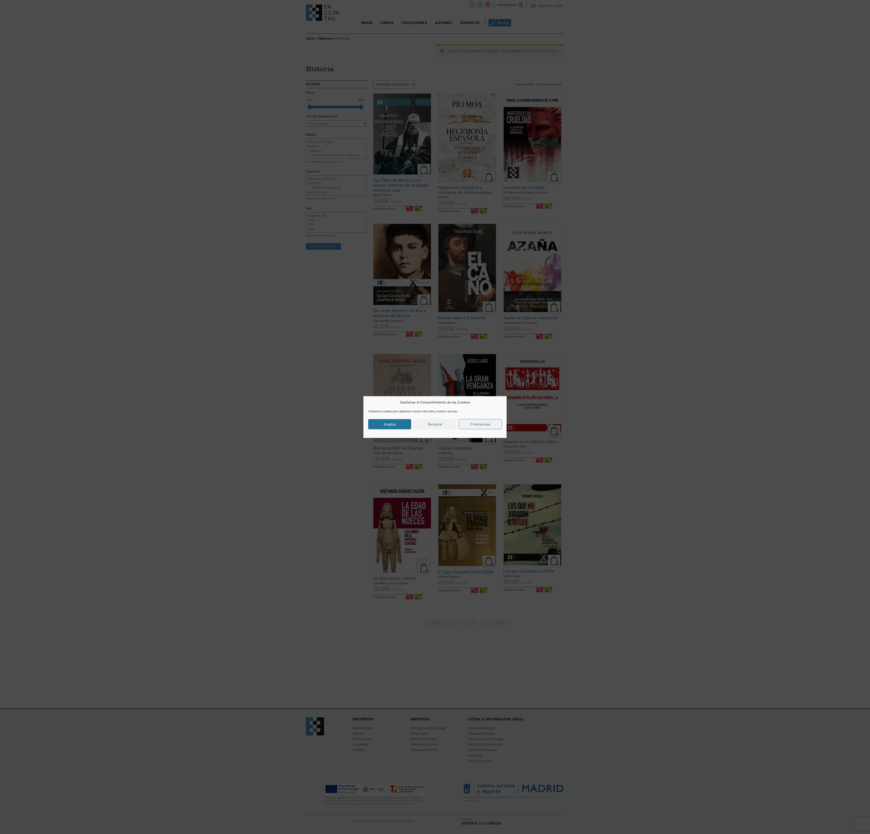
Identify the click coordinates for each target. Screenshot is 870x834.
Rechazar (435, 424)
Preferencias (480, 424)
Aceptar (390, 424)
